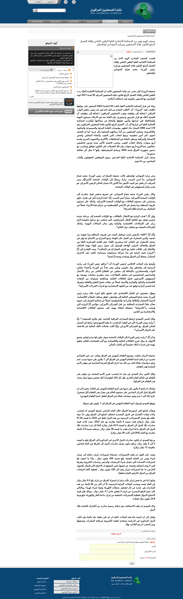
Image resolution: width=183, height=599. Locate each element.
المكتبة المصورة (92, 22)
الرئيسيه (50, 2)
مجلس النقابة (55, 22)
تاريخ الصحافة (45, 70)
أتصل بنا (37, 2)
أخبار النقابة (110, 22)
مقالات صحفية (72, 582)
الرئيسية (126, 22)
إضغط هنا (68, 111)
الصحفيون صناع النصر (61, 87)
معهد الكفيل (105, 597)
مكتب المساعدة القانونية (68, 585)
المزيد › (31, 96)
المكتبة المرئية (73, 22)
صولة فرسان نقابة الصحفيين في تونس (55, 77)
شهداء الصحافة (37, 22)
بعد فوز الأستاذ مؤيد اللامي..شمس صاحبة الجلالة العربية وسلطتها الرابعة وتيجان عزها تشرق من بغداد (53, 92)
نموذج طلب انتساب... (53, 100)
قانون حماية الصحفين (69, 592)
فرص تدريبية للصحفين (69, 589)
